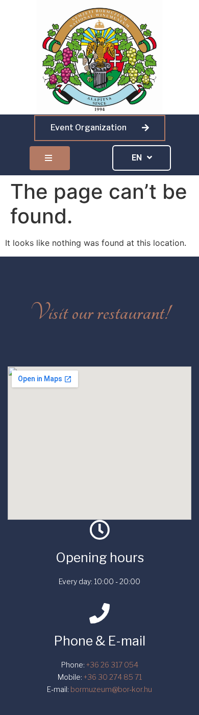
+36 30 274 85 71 (113, 677)
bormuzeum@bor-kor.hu (111, 689)
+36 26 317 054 (112, 664)
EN (137, 158)
